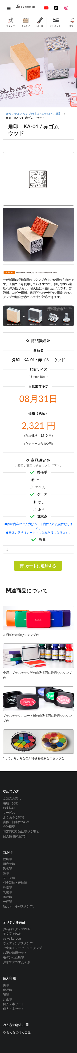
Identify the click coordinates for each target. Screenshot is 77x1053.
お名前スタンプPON (17, 929)
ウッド (41, 480)
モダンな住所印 (13, 957)
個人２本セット (13, 1004)
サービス (9, 812)
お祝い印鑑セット (15, 952)
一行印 (7, 901)
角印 (6, 873)
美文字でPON (12, 933)
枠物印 (7, 887)
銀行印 (7, 990)
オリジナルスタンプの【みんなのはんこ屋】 (34, 113)
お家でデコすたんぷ (16, 962)
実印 (6, 985)
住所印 (7, 859)
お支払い (9, 808)
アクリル (41, 487)
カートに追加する (40, 565)
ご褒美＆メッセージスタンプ (22, 948)
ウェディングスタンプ (18, 943)
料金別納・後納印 (15, 882)
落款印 (7, 897)
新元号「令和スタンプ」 (19, 906)
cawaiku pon (12, 938)
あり (41, 509)
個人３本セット (13, 1008)
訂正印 (7, 999)
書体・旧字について (16, 822)
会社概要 (9, 826)
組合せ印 (9, 863)
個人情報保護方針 (15, 836)
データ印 (9, 878)
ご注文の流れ (12, 798)
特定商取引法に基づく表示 (21, 831)
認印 (6, 994)
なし (41, 502)
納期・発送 (10, 803)
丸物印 (7, 892)
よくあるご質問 (13, 817)
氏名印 (7, 868)
